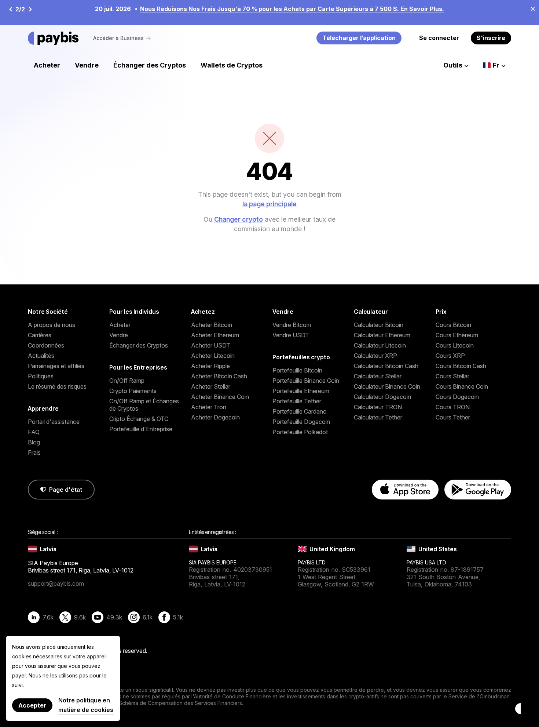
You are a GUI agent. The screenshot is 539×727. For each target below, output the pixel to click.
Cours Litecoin (455, 345)
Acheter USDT (210, 345)
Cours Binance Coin (462, 386)
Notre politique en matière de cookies (85, 705)
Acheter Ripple (210, 366)
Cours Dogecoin (457, 396)
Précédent (10, 9)
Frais (34, 452)
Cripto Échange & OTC (138, 418)
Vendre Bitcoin (291, 324)
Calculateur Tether (378, 417)
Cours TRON (453, 407)
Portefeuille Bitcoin (297, 370)
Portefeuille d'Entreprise (140, 429)
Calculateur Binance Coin (387, 386)
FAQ (34, 432)
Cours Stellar (452, 376)
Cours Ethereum (457, 335)
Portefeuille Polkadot (300, 432)
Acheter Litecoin (213, 355)
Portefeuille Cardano (299, 411)
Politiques (41, 376)
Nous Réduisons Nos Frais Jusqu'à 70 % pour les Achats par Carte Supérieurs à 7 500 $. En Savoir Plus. (292, 8)
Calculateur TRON (378, 407)
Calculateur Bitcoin (378, 324)
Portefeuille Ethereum (300, 391)
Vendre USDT (290, 335)
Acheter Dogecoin (215, 417)
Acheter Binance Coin (220, 396)
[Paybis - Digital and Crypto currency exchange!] (53, 38)
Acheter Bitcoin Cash (219, 376)
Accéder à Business (118, 38)
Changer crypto (238, 219)
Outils (452, 65)
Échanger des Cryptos (149, 65)
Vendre (87, 65)
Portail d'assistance (54, 421)
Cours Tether (453, 417)
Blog (34, 442)
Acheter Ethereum (215, 335)
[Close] (530, 8)
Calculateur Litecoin (380, 345)
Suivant (30, 9)
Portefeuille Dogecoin (301, 421)
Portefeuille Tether (296, 401)
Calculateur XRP (375, 355)
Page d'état (65, 489)
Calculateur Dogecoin (382, 396)
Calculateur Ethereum (382, 335)
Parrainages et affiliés (56, 366)
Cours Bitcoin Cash (461, 366)
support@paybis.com (56, 583)
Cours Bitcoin (453, 324)
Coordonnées (46, 345)
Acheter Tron (208, 407)
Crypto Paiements (133, 391)
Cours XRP (450, 355)
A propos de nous (51, 324)
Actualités (41, 355)
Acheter (47, 65)
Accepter (32, 705)
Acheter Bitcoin (211, 324)
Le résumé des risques (57, 386)
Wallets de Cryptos (232, 65)
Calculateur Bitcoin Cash (386, 366)
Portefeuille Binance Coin (305, 380)
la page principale (269, 204)
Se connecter (439, 37)
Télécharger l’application (359, 37)
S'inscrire (491, 37)
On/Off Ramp (126, 380)
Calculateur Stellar (378, 376)
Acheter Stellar (210, 386)
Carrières (39, 335)
